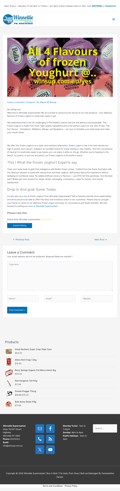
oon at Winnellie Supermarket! (43, 206)
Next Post (101, 239)
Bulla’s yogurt (75, 145)
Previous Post (21, 239)
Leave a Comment (16, 102)
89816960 (97, 6)
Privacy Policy (71, 486)
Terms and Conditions (53, 486)
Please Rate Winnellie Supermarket (23, 219)
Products (30, 102)
